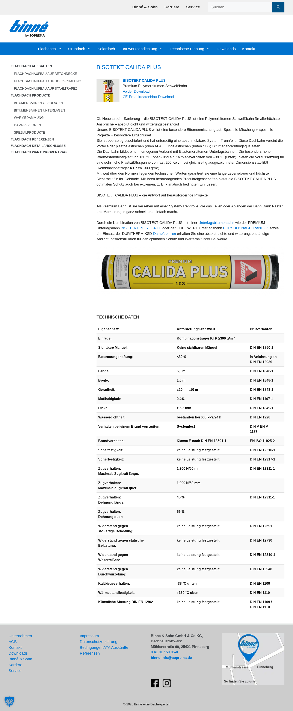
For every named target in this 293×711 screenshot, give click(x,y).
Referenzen (90, 653)
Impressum (89, 636)
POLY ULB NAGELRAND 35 (245, 228)
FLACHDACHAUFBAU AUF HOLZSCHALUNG (47, 81)
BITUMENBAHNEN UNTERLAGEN (39, 110)
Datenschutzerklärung (98, 642)
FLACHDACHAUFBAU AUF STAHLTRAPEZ (45, 88)
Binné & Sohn (145, 7)
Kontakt (248, 49)
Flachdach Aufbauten (31, 66)
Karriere (172, 7)
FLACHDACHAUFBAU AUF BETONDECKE (45, 73)
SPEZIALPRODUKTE (29, 132)
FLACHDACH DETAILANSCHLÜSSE (38, 146)
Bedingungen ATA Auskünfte (104, 647)
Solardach (106, 49)
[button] (9, 701)
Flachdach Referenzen (32, 139)
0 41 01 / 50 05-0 (164, 652)
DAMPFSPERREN (27, 125)
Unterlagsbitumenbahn (216, 223)
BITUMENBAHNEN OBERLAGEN (38, 103)
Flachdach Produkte (30, 95)
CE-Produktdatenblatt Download (148, 97)
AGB (13, 642)
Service (193, 7)
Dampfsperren (164, 234)
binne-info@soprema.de (171, 658)
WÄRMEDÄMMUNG (29, 117)
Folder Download (136, 91)
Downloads (226, 49)
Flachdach (47, 49)
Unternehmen (20, 636)
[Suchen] (278, 7)
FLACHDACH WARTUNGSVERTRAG (39, 152)
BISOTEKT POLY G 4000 (141, 228)
